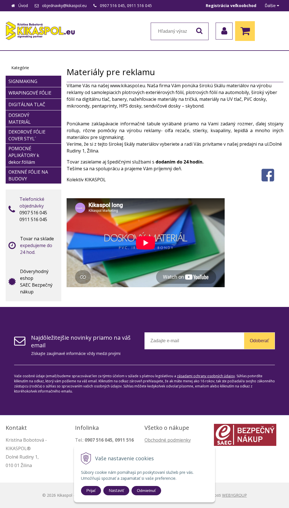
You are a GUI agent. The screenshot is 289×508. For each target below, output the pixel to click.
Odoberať (259, 340)
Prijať (91, 490)
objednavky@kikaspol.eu (64, 5)
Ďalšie (271, 5)
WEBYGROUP (234, 495)
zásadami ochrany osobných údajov (206, 376)
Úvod (23, 5)
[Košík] (246, 31)
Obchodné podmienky (167, 440)
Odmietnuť (146, 490)
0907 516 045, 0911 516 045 (126, 5)
